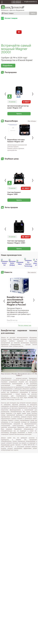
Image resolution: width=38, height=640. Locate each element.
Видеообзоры (11, 121)
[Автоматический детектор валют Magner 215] (19, 88)
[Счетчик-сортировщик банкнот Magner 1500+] (19, 223)
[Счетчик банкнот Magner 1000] (19, 174)
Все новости (32, 272)
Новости (8, 272)
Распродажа (11, 72)
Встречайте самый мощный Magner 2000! (16, 49)
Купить (19, 114)
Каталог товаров (2, 18)
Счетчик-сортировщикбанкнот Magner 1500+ (16, 242)
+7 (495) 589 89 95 (16, 3)
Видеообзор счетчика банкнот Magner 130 (16, 140)
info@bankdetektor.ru (30, 1)
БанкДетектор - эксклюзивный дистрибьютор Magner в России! (16, 301)
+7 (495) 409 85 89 (16, 1)
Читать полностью (24, 325)
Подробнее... (8, 65)
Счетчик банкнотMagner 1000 (14, 193)
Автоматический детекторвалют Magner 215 (18, 107)
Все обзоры (32, 121)
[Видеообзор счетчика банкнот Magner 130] (19, 130)
